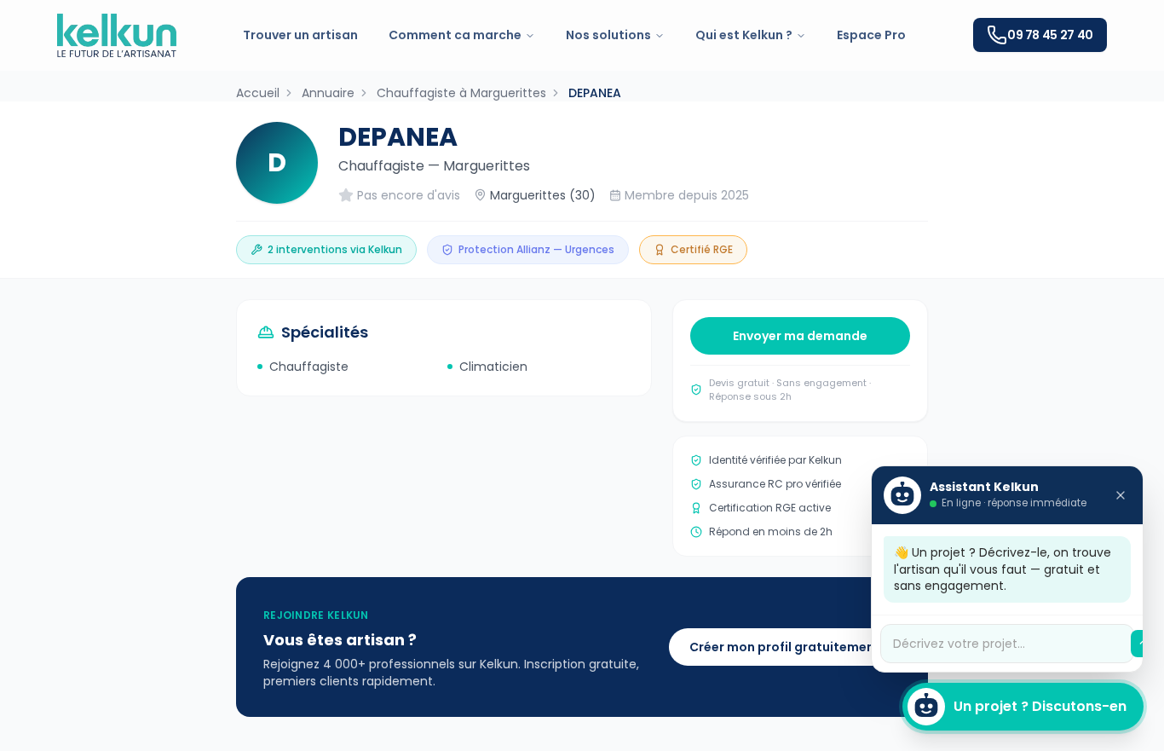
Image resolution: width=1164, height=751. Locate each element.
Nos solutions (608, 34)
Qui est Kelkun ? (743, 34)
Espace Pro (871, 34)
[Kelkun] (116, 35)
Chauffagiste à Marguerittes (461, 92)
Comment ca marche (455, 34)
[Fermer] (1120, 495)
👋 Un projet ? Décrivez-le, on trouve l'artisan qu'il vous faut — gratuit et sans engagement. (1002, 569)
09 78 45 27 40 (1050, 34)
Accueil (257, 92)
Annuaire (328, 92)
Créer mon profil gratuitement (784, 647)
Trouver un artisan (300, 34)
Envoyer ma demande (800, 335)
